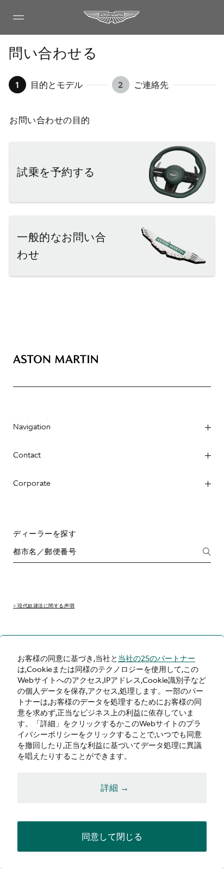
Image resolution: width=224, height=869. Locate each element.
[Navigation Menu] (18, 17)
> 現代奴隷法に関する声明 (43, 605)
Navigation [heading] (32, 427)
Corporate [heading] (32, 483)
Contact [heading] (27, 455)
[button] (112, 172)
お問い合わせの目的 (49, 120)
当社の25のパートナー (156, 658)
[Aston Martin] (112, 17)
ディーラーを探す (44, 533)
